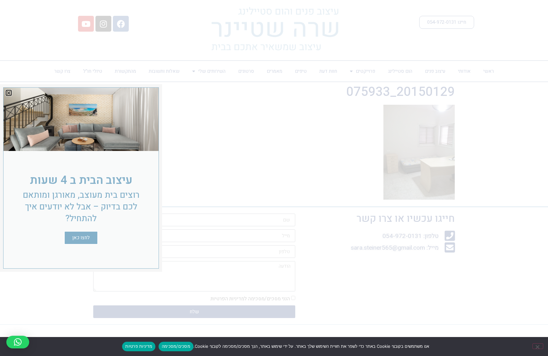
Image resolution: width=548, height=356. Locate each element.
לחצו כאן (81, 237)
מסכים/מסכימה (176, 346)
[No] (537, 346)
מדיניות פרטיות (138, 346)
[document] (274, 178)
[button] (17, 342)
